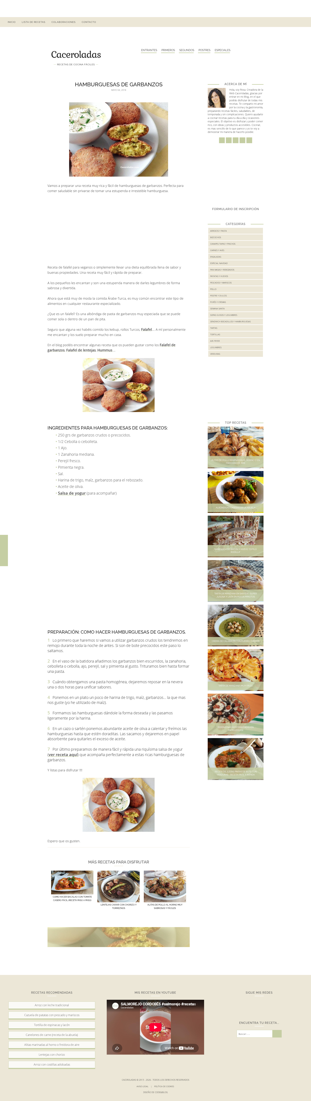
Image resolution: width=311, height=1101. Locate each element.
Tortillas (215, 334)
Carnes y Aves (217, 250)
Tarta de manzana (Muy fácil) (235, 685)
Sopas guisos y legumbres (223, 315)
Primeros (168, 50)
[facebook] (270, 22)
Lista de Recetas (33, 22)
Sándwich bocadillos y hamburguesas (230, 321)
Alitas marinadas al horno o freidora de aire (51, 1045)
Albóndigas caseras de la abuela (235, 507)
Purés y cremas (218, 302)
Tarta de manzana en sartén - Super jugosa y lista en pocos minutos (235, 595)
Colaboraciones (63, 22)
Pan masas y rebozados (222, 269)
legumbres (216, 347)
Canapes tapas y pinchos (222, 243)
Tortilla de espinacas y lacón (52, 1025)
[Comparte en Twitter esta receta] (4, 550)
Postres (204, 50)
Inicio (12, 22)
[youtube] (295, 22)
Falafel (146, 329)
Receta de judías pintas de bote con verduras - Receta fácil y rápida (236, 773)
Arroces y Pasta (218, 230)
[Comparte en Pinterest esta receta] (4, 558)
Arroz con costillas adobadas (52, 1064)
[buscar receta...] (302, 22)
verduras (215, 353)
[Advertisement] (155, 8)
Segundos (186, 50)
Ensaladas (215, 256)
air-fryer (215, 341)
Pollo (213, 289)
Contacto (89, 22)
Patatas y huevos (219, 276)
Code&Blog (161, 1092)
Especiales (222, 50)
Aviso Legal (144, 1086)
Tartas (213, 328)
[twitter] (282, 22)
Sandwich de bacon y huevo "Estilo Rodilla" (236, 551)
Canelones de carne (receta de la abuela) (52, 1035)
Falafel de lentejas (81, 350)
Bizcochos (215, 237)
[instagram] (276, 22)
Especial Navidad (219, 263)
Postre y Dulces (218, 295)
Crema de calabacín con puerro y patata (236, 641)
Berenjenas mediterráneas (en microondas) (236, 729)
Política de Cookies (164, 1086)
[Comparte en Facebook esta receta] (4, 543)
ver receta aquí (63, 754)
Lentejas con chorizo (52, 1055)
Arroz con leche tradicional (52, 1005)
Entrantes (149, 50)
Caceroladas (76, 54)
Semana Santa (217, 308)
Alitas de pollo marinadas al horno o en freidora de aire (235, 462)
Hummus (105, 350)
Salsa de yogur (72, 493)
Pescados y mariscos (221, 282)
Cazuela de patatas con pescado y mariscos (51, 1015)
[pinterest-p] (289, 22)
